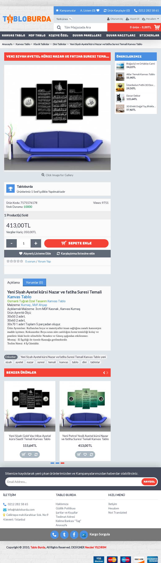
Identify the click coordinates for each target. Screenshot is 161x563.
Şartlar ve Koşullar (67, 512)
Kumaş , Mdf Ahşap (34, 305)
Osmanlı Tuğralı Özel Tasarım (27, 301)
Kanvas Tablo (19, 296)
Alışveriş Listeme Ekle (37, 253)
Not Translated (117, 512)
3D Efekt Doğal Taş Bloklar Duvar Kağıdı (141, 106)
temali (52, 362)
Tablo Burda (37, 547)
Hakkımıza (62, 504)
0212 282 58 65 (18, 504)
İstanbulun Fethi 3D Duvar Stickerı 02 (141, 85)
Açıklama (13, 282)
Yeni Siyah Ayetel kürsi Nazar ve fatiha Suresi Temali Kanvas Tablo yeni (63, 357)
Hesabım (113, 508)
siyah (8, 362)
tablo (75, 362)
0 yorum (30, 261)
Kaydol (149, 481)
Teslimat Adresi (65, 516)
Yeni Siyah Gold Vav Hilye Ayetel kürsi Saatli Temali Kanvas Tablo (30, 437)
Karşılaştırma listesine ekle (78, 253)
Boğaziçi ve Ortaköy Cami (140, 63)
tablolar (95, 362)
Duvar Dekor (133, 95)
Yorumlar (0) (34, 282)
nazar (30, 362)
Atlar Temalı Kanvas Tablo (140, 74)
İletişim (112, 504)
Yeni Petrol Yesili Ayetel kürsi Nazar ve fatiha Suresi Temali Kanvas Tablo (85, 437)
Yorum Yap (44, 261)
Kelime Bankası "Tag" (68, 521)
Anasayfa (61, 525)
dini (84, 362)
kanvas (64, 362)
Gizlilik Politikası (65, 508)
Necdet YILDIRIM (95, 547)
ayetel (19, 362)
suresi (40, 362)
